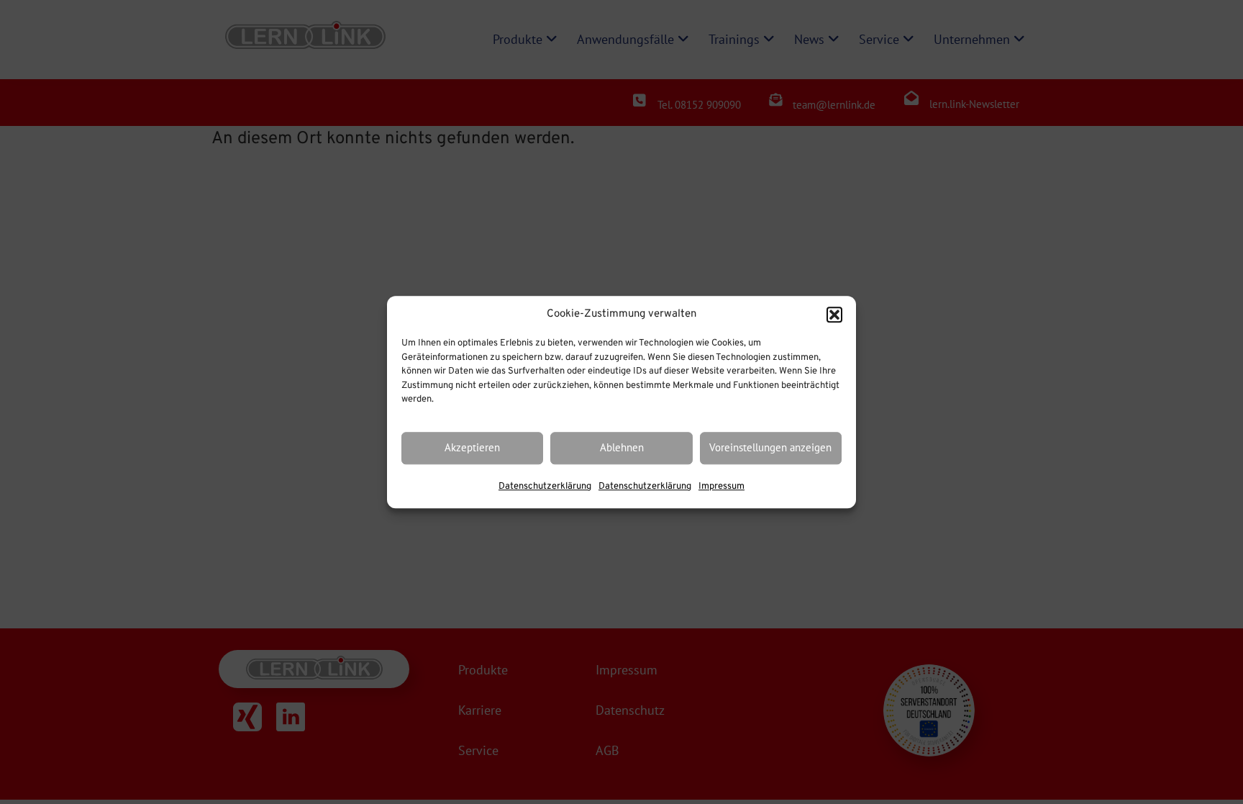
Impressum (721, 486)
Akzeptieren (472, 448)
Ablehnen (622, 448)
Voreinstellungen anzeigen (770, 448)
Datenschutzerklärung (544, 486)
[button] (834, 314)
